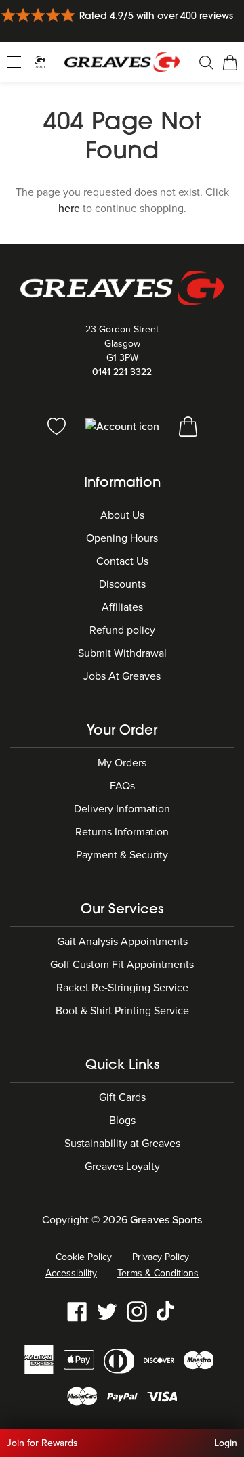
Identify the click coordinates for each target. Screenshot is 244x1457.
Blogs (122, 1120)
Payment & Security (122, 855)
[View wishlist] (57, 426)
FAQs (122, 786)
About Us (122, 515)
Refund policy (122, 630)
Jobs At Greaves (122, 676)
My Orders (122, 763)
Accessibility (71, 1273)
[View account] (123, 426)
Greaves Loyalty (122, 1166)
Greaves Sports (166, 1220)
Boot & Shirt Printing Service (122, 1011)
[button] (15, 61)
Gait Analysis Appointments (122, 942)
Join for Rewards (42, 1443)
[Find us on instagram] (137, 1311)
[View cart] (188, 426)
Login (225, 1443)
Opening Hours (122, 538)
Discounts (122, 584)
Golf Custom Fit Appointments (122, 965)
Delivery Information (122, 809)
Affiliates (122, 607)
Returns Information (122, 832)
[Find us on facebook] (77, 1311)
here (69, 208)
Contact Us (122, 561)
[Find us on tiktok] (167, 1311)
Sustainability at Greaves (122, 1143)
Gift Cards (122, 1097)
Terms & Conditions (158, 1273)
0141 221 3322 (122, 372)
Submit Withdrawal (122, 653)
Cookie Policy (84, 1257)
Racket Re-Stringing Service (122, 988)
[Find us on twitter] (107, 1311)
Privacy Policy (160, 1257)
